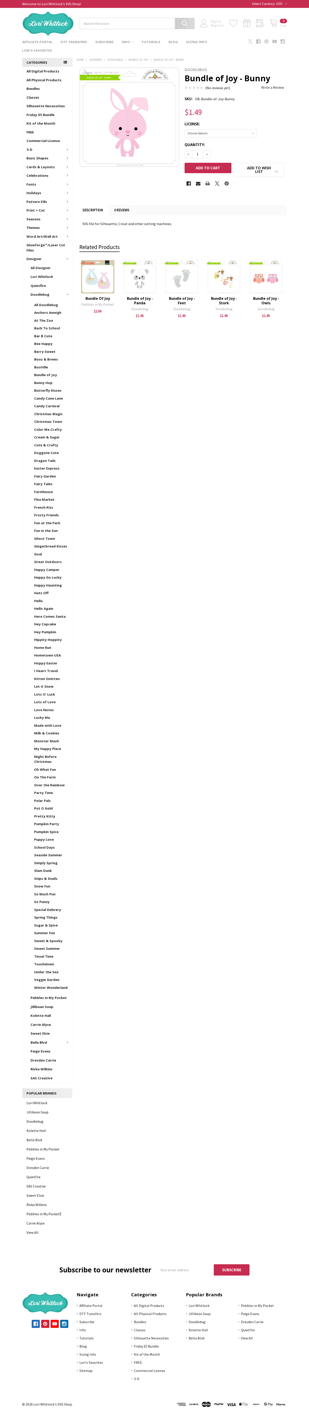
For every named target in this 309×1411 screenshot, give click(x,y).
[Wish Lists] (236, 23)
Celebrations (37, 175)
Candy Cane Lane (48, 398)
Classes (32, 97)
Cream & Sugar (47, 437)
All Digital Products (42, 71)
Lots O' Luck (44, 694)
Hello (38, 600)
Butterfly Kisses (48, 390)
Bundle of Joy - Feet (182, 300)
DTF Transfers (74, 42)
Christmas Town (48, 421)
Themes (33, 227)
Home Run (42, 647)
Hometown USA (47, 655)
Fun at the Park (47, 523)
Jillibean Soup (42, 1006)
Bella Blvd (39, 1042)
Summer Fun (44, 933)
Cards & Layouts (40, 167)
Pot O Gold (43, 808)
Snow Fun (42, 886)
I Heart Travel (46, 670)
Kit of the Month (40, 123)
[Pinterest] (266, 41)
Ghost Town (44, 538)
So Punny (42, 901)
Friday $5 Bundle (40, 114)
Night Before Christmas (45, 759)
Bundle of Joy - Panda (140, 300)
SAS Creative (41, 1078)
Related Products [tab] (99, 247)
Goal (38, 554)
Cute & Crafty (46, 445)
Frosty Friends (46, 515)
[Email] (198, 183)
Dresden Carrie (43, 1060)
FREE (30, 132)
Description (93, 210)
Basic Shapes (37, 158)
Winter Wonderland (51, 987)
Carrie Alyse (41, 1024)
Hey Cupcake (45, 624)
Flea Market (44, 499)
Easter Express (46, 468)
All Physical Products (44, 80)
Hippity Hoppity (48, 639)
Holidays (33, 193)
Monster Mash (46, 741)
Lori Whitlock (42, 276)
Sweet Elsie (40, 1033)
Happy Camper (46, 569)
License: (192, 123)
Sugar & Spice (46, 925)
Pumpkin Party (46, 824)
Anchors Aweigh (47, 312)
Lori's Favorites (37, 50)
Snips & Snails (45, 878)
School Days (44, 847)
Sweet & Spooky (48, 940)
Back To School (47, 328)
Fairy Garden (45, 476)
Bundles (33, 88)
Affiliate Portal (37, 42)
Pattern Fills (36, 201)
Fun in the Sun (46, 530)
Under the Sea (46, 972)
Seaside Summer (48, 855)
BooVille (41, 367)
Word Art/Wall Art (42, 236)
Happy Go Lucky (48, 577)
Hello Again (43, 608)
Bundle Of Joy (98, 298)
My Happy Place (47, 748)
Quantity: (195, 144)
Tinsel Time (43, 956)
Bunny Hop (43, 382)
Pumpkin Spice (46, 831)
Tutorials (150, 42)
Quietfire (38, 285)
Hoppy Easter (45, 663)
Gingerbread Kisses (50, 546)
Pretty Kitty (44, 816)
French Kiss (43, 507)
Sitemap (86, 1370)
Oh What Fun (45, 769)
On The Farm (45, 777)
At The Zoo (43, 320)
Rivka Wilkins (41, 1069)
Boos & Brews (46, 359)
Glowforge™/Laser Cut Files (45, 247)
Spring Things (45, 917)
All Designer (41, 267)
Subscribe (104, 42)
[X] (250, 41)
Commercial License (43, 140)
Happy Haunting (48, 585)
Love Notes (44, 710)
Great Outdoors (48, 561)
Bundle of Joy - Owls (266, 300)
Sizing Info (196, 42)
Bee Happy (43, 343)
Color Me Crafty (48, 429)
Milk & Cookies (46, 733)
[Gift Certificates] (249, 23)
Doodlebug (40, 294)
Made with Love (47, 725)
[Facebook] (258, 41)
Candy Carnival (46, 406)
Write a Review (272, 87)
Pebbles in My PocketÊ (44, 1214)
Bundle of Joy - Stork (224, 300)
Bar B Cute (43, 336)
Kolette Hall (41, 1015)
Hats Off (41, 593)
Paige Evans (40, 1051)
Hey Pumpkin (45, 632)
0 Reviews (121, 210)
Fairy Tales (43, 484)
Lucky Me (42, 717)
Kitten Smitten (47, 678)
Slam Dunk (43, 870)
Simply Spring (45, 863)
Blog (173, 42)
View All (32, 1232)
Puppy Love (44, 839)
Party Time (43, 792)
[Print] (208, 183)
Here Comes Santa (50, 616)
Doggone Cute (46, 452)
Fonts (31, 184)
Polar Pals (42, 800)
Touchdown (44, 964)
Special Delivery (47, 909)
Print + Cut (35, 210)
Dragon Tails (45, 460)
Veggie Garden (46, 979)
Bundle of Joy (45, 375)
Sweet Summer (47, 948)
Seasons (33, 219)
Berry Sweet (44, 351)
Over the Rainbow (49, 785)
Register (217, 25)
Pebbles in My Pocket (49, 997)
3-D (29, 149)
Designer (34, 258)
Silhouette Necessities (45, 106)
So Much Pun (44, 894)
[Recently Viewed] (262, 23)
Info (126, 42)
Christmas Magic (48, 414)
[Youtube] (275, 41)
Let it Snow (44, 686)
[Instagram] (283, 41)
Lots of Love (45, 702)
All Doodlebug (46, 305)
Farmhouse (43, 491)
